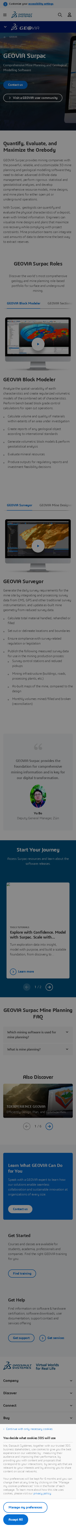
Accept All (16, 1519)
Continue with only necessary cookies (29, 1429)
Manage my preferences (25, 1507)
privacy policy (42, 1493)
